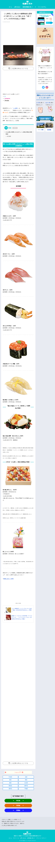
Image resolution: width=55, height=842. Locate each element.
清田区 (10, 788)
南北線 (18, 800)
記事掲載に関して (31, 838)
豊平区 (26, 785)
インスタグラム (42, 7)
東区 (10, 780)
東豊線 (18, 810)
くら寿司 (15, 108)
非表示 (15, 127)
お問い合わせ (17, 7)
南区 (10, 782)
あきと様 (47, 102)
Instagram (7, 98)
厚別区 (10, 785)
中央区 (10, 777)
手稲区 (26, 788)
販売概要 (9, 136)
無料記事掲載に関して (28, 7)
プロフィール (16, 838)
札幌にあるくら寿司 (8, 578)
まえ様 (38, 102)
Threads (6, 100)
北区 (26, 777)
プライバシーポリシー (41, 838)
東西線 (18, 805)
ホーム (10, 7)
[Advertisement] (18, 34)
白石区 (26, 782)
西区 (26, 780)
